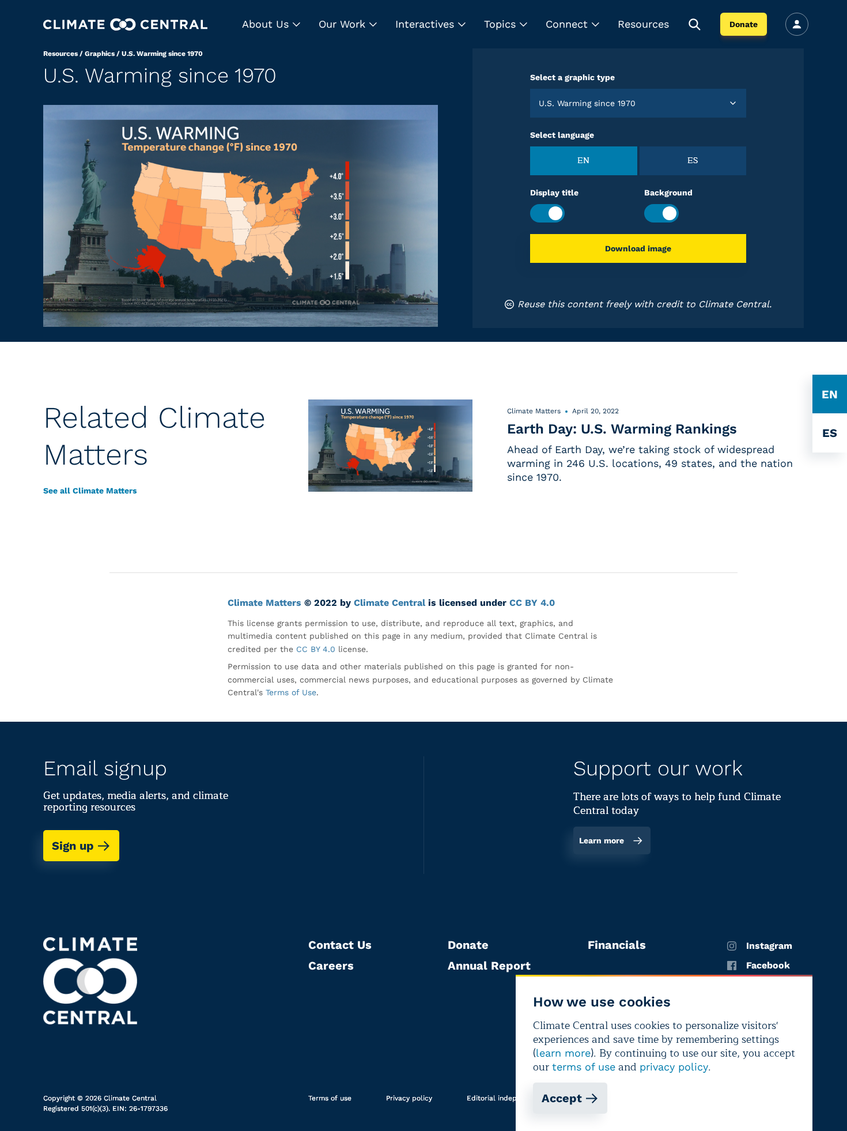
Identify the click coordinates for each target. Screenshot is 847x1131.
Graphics (100, 54)
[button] (271, 24)
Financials (617, 945)
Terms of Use (291, 692)
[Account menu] (796, 24)
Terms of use (329, 1098)
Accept (562, 1098)
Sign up (73, 846)
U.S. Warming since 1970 (162, 54)
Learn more (601, 840)
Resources (643, 24)
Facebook (768, 965)
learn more (563, 1053)
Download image (638, 248)
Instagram (769, 946)
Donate (743, 24)
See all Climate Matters (90, 490)
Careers (331, 965)
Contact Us (340, 945)
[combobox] (540, 103)
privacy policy (674, 1067)
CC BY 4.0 (532, 602)
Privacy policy (409, 1098)
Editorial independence (506, 1098)
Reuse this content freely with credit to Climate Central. (644, 304)
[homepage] (125, 24)
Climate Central (389, 602)
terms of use (583, 1067)
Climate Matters (264, 602)
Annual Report (489, 965)
